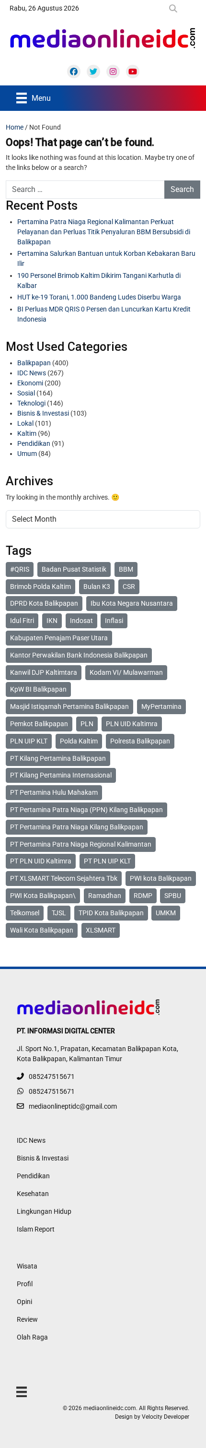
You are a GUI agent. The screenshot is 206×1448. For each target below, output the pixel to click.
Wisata (27, 1266)
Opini (24, 1301)
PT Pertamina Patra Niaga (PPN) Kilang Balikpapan (86, 810)
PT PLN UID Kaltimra (40, 861)
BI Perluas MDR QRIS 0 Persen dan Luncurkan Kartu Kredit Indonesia (104, 314)
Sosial (26, 393)
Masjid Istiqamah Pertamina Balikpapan (69, 706)
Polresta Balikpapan (140, 741)
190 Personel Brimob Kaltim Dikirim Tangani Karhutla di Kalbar (99, 280)
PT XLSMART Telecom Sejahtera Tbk (63, 878)
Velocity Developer (165, 1416)
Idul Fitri (22, 620)
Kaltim (26, 433)
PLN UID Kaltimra (132, 724)
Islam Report (36, 1229)
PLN (86, 724)
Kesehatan (33, 1193)
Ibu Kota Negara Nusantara (132, 603)
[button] (175, 8)
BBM (126, 569)
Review (27, 1319)
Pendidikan (33, 443)
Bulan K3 (96, 586)
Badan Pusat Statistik (74, 569)
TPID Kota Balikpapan (111, 913)
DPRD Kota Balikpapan (44, 603)
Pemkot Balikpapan (39, 724)
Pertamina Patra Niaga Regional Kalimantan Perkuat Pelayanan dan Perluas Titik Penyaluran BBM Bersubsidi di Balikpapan (103, 232)
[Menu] (22, 1391)
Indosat (81, 620)
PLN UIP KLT (28, 741)
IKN (51, 620)
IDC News (31, 373)
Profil (25, 1284)
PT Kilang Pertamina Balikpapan (58, 758)
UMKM (166, 913)
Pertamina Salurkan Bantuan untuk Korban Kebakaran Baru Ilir (106, 258)
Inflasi (114, 620)
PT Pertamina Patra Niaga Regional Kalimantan (80, 844)
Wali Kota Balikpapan (41, 930)
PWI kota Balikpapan (161, 878)
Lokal (25, 423)
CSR (129, 586)
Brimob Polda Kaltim (40, 586)
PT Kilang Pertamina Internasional (61, 775)
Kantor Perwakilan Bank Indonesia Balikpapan (79, 655)
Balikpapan (34, 363)
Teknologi (31, 403)
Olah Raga (32, 1337)
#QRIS (19, 569)
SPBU (172, 895)
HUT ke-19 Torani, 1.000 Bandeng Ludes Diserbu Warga (99, 297)
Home (14, 127)
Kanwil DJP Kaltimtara (43, 672)
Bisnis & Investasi (43, 413)
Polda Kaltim (79, 741)
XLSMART (100, 930)
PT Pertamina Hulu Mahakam (54, 792)
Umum (27, 453)
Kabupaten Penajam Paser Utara (59, 638)
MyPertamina (161, 706)
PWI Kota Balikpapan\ (43, 895)
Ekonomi (30, 383)
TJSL (59, 913)
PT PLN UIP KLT (107, 861)
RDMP (143, 895)
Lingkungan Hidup (44, 1211)
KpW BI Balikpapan (38, 689)
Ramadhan (104, 895)
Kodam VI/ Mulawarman (126, 672)
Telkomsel (24, 913)
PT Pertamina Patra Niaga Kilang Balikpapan (76, 827)
